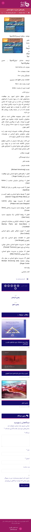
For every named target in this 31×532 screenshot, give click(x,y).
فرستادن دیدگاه (24, 485)
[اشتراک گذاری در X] (15, 286)
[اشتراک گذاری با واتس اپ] (5, 286)
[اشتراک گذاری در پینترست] (12, 286)
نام (27, 450)
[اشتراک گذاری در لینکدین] (8, 286)
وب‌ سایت (26, 467)
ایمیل (27, 458)
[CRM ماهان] (28, 13)
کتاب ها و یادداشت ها (20, 279)
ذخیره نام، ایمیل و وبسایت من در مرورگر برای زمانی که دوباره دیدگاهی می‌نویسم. (17, 479)
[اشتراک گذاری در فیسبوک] (18, 286)
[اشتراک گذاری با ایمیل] (15, 288)
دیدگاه (26, 433)
